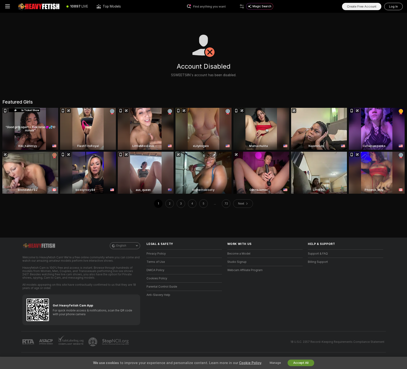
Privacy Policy (156, 253)
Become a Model (238, 253)
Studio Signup (237, 262)
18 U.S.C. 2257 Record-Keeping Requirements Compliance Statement (337, 342)
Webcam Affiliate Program (245, 270)
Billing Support (318, 262)
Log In (393, 6)
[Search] (242, 6)
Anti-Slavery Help (158, 295)
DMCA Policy (155, 270)
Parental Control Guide (162, 286)
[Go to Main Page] (38, 6)
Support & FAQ (318, 253)
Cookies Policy (157, 278)
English (121, 245)
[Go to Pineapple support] (93, 341)
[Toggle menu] (7, 6)
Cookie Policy (250, 363)
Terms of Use (156, 262)
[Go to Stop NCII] (116, 342)
